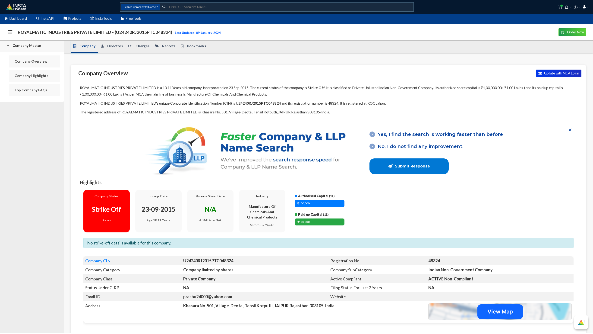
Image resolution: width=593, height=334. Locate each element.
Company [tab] (87, 46)
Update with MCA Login (561, 73)
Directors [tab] (115, 46)
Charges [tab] (142, 46)
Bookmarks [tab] (196, 46)
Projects (74, 18)
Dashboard (18, 18)
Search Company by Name (140, 7)
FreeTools (134, 18)
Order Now (575, 32)
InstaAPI (47, 18)
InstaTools (103, 18)
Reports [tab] (168, 46)
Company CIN (97, 260)
